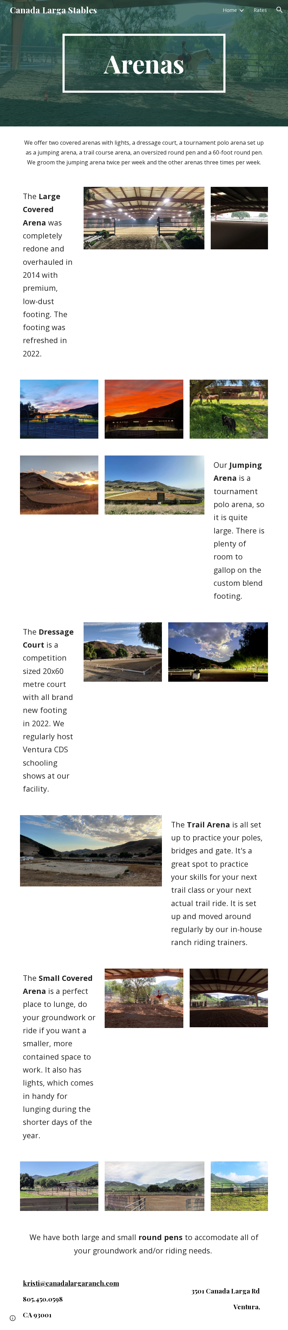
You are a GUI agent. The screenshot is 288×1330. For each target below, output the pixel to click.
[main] (144, 63)
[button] (279, 9)
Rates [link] (260, 9)
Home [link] (230, 9)
